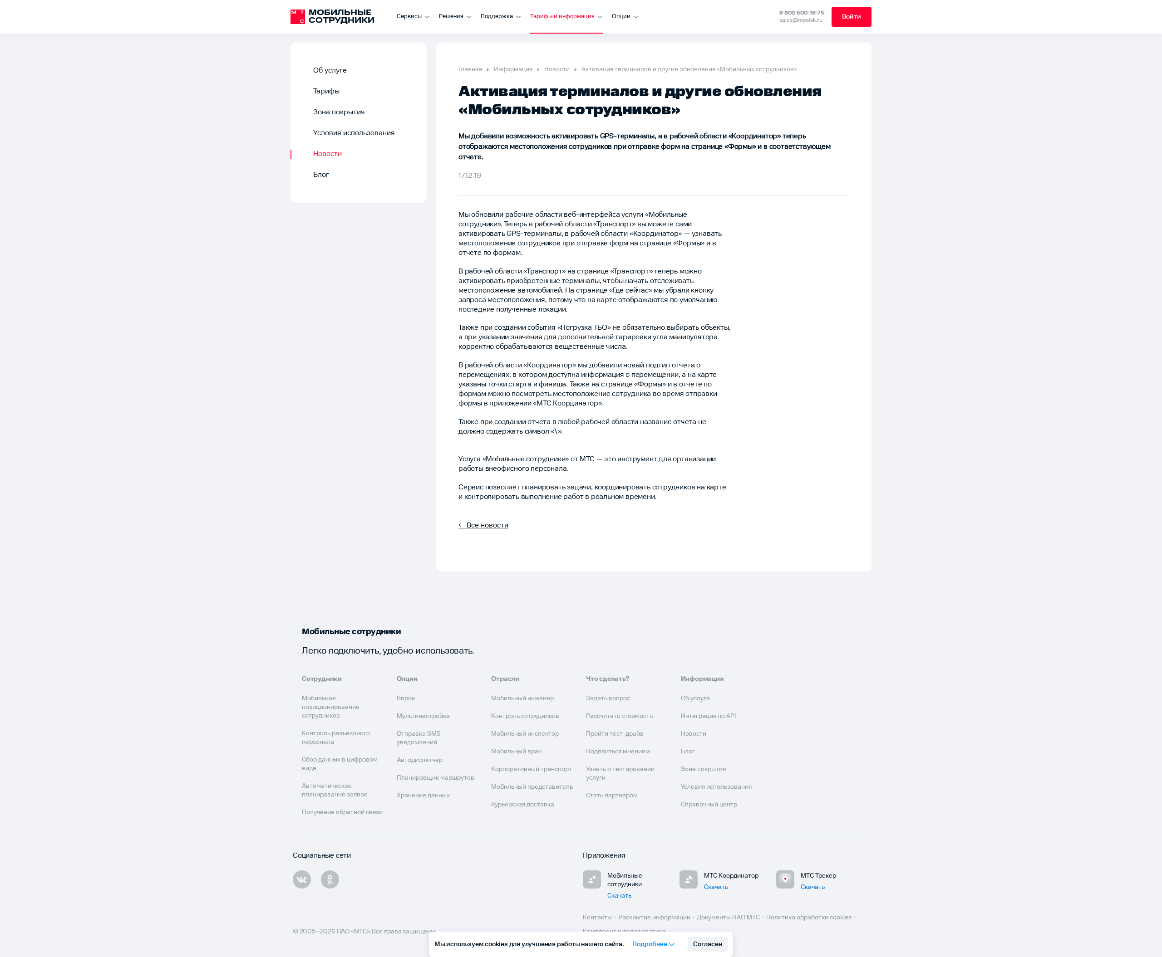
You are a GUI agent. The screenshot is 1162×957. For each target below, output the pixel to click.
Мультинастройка (423, 716)
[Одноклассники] (330, 879)
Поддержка (497, 16)
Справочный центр (709, 804)
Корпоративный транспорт (531, 769)
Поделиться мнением (618, 751)
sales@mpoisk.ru (800, 20)
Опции (621, 16)
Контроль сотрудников (525, 716)
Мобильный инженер (522, 698)
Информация (513, 69)
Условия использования (354, 133)
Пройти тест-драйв (615, 733)
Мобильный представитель (532, 787)
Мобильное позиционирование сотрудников (330, 707)
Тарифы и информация (562, 16)
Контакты (597, 917)
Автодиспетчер (420, 760)
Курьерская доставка (522, 804)
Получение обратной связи (342, 812)
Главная (470, 69)
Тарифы (326, 91)
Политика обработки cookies (809, 917)
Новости (327, 154)
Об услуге (330, 70)
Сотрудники (322, 679)
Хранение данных (423, 795)
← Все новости (483, 525)
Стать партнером (612, 795)
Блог (321, 175)
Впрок (406, 698)
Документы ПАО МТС (728, 917)
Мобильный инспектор (525, 733)
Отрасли (505, 679)
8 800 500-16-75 (801, 13)
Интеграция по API (708, 716)
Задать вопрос (608, 698)
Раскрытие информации (654, 917)
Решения (451, 16)
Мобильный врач (516, 751)
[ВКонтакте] (302, 879)
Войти (851, 16)
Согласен (707, 944)
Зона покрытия (339, 112)
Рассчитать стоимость (619, 716)
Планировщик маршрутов (435, 777)
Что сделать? (608, 679)
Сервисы (409, 16)
